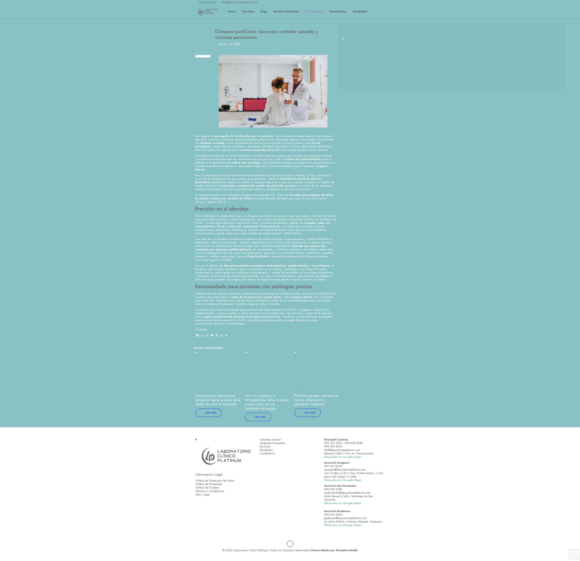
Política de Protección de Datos (214, 481)
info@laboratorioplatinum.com (239, 2)
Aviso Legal (202, 494)
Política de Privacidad (208, 484)
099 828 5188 (208, 2)
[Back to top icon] (290, 544)
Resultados (266, 450)
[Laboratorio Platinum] (207, 11)
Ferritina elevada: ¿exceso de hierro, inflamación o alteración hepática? (316, 400)
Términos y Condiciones (209, 491)
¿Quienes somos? (270, 439)
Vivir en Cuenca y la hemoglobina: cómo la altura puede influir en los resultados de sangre (266, 402)
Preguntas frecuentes (272, 443)
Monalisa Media (347, 550)
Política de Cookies (207, 487)
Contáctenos (267, 453)
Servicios (265, 446)
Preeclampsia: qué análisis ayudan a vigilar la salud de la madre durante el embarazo (217, 400)
